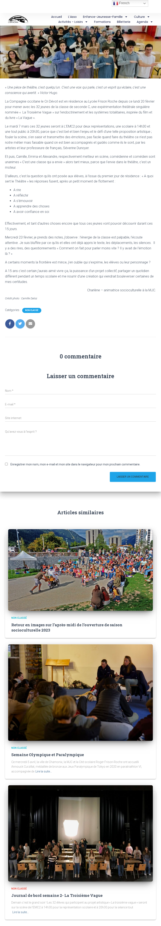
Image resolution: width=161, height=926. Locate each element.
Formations (102, 22)
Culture (139, 17)
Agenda (142, 22)
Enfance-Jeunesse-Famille (103, 17)
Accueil (56, 17)
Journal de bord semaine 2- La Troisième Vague (57, 895)
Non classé (31, 310)
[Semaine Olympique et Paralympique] (80, 692)
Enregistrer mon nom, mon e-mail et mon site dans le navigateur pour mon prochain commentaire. (75, 464)
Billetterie (123, 22)
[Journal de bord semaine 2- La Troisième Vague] (80, 833)
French (124, 3)
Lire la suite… (43, 771)
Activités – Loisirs (70, 22)
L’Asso (72, 17)
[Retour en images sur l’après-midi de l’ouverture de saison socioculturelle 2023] (80, 569)
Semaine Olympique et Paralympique (47, 754)
